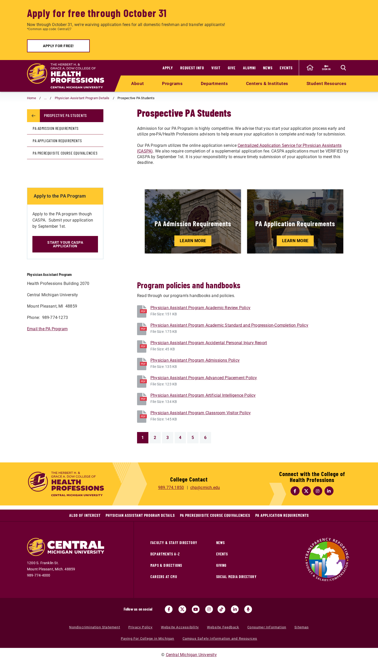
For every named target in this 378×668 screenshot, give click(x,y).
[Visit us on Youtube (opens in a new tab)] (195, 609)
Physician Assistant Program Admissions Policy (195, 360)
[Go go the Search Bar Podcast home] (248, 609)
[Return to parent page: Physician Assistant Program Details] (33, 115)
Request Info (192, 67)
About (137, 83)
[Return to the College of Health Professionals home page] (65, 76)
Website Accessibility (180, 627)
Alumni (249, 67)
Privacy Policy (140, 627)
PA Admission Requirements (56, 128)
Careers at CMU (163, 576)
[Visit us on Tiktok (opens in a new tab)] (221, 609)
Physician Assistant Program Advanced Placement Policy (203, 377)
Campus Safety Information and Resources (220, 638)
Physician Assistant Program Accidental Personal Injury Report (208, 342)
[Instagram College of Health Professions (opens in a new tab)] (317, 491)
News (268, 67)
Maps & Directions (166, 565)
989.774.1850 (171, 487)
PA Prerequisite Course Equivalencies (65, 152)
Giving (221, 565)
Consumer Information (266, 627)
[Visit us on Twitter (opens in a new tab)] (182, 609)
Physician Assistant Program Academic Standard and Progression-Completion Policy (229, 325)
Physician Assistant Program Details (82, 98)
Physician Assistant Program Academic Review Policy (200, 307)
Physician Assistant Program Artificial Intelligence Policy (203, 395)
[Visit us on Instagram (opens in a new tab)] (209, 609)
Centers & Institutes (267, 83)
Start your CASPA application (65, 244)
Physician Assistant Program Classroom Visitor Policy (200, 412)
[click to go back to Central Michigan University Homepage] (310, 67)
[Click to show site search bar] (343, 67)
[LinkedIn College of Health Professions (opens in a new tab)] (329, 491)
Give (232, 67)
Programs (172, 83)
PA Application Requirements (57, 140)
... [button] (45, 98)
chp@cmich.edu (205, 487)
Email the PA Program (47, 328)
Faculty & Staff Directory (173, 542)
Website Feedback (223, 627)
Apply (168, 67)
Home (31, 98)
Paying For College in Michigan (147, 638)
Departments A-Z (165, 554)
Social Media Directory (236, 576)
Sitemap (301, 627)
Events (286, 67)
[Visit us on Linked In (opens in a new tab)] (234, 609)
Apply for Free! (58, 46)
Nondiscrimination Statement (94, 627)
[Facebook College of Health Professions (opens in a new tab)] (295, 491)
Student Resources (327, 83)
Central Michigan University (191, 654)
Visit (215, 67)
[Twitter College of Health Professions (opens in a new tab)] (306, 491)
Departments (214, 83)
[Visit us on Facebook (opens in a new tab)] (168, 609)
